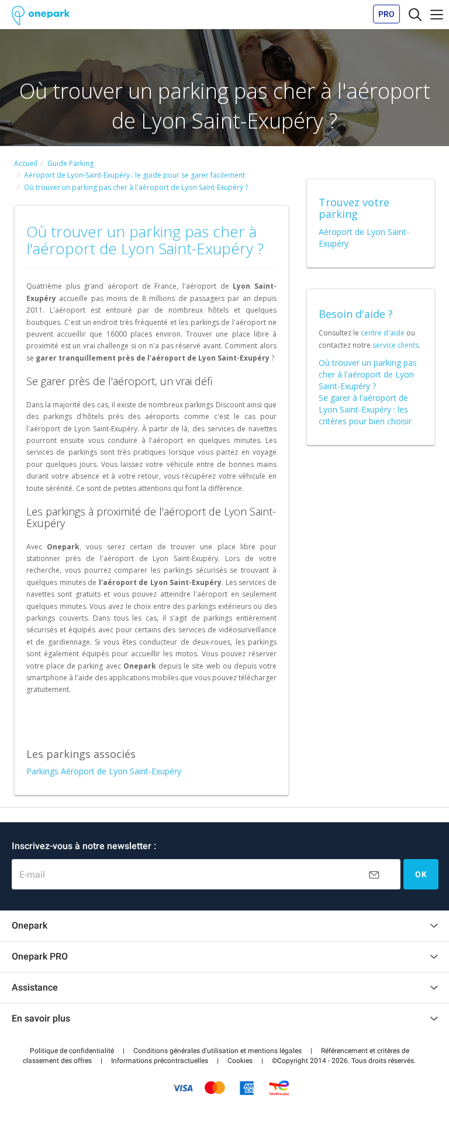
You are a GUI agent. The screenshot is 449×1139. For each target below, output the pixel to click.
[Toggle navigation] (415, 14)
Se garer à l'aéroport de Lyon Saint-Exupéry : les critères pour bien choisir (365, 409)
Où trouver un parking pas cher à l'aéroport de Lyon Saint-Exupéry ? (368, 374)
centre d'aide (383, 333)
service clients (395, 345)
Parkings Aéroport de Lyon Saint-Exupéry (103, 771)
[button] (72, 1051)
